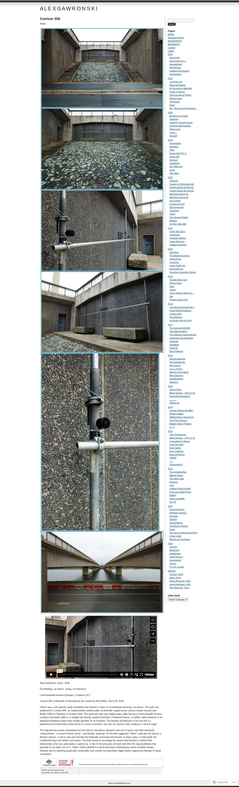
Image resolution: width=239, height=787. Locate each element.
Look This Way (177, 444)
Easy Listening (177, 451)
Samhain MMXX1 (178, 238)
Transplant (175, 235)
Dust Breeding (176, 379)
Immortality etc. (177, 269)
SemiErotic (175, 163)
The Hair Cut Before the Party (183, 533)
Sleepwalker (175, 74)
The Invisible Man (178, 472)
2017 (170, 325)
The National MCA (178, 331)
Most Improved (177, 207)
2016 (170, 355)
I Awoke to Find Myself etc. (182, 184)
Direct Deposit (176, 351)
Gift (171, 296)
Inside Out (174, 157)
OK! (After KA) (176, 166)
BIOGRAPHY (174, 44)
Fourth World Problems (180, 310)
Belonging (174, 550)
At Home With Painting (180, 126)
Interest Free (175, 390)
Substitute (174, 345)
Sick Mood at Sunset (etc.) (182, 307)
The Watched (176, 317)
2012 (170, 469)
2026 (170, 54)
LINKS (171, 51)
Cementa (174, 341)
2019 (170, 276)
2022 (170, 177)
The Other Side (177, 479)
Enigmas (174, 482)
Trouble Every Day (178, 280)
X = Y (172, 427)
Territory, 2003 (176, 574)
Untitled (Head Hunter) (180, 489)
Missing (173, 221)
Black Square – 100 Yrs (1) (182, 438)
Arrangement (176, 64)
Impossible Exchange (180, 396)
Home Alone (175, 259)
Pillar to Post (175, 283)
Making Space (176, 475)
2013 (170, 431)
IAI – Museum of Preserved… (183, 108)
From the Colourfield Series (183, 272)
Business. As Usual (179, 116)
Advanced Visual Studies (181, 338)
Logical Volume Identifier (181, 410)
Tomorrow (174, 211)
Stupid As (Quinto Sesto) (181, 122)
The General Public (179, 217)
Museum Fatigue (177, 85)
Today (172, 214)
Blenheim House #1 (179, 194)
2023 (170, 140)
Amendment (175, 560)
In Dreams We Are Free (181, 320)
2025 (170, 78)
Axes (172, 286)
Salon (172, 529)
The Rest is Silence (179, 526)
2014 (170, 407)
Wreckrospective (177, 359)
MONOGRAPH (175, 41)
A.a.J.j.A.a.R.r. (176, 369)
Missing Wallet (176, 414)
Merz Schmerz (176, 375)
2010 (170, 543)
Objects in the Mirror (179, 372)
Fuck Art (173, 136)
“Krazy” (173, 290)
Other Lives (175, 129)
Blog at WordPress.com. (119, 783)
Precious (174, 516)
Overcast (174, 181)
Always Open (176, 98)
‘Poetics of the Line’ (179, 300)
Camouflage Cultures (180, 441)
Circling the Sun (177, 204)
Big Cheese (175, 365)
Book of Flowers (177, 454)
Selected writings (176, 38)
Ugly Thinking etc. (178, 434)
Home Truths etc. (178, 265)
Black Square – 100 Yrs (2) (182, 393)
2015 (170, 386)
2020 (170, 249)
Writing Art (174, 403)
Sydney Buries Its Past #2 (182, 191)
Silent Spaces (176, 557)
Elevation (174, 147)
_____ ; (173, 399)
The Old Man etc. (178, 362)
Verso (172, 170)
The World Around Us (180, 256)
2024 (170, 112)
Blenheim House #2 (179, 197)
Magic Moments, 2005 (180, 581)
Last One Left (176, 82)
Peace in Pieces (177, 92)
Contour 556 (50, 19)
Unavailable (175, 143)
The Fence (175, 102)
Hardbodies (175, 553)
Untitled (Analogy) (178, 245)
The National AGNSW (180, 328)
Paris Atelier (175, 448)
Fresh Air (174, 348)
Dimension (175, 58)
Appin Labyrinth (177, 498)
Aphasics (174, 382)
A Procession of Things (180, 95)
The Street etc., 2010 (179, 588)
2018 (170, 304)
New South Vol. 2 (178, 61)
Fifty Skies (174, 173)
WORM (173, 458)
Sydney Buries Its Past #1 (182, 187)
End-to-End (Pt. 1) (178, 153)
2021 (170, 228)
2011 (170, 506)
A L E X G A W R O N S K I (68, 8)
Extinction (174, 252)
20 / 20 (173, 502)
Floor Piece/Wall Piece (180, 492)
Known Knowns (177, 509)
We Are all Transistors (180, 539)
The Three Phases (178, 420)
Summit (173, 519)
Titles (172, 150)
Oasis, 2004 (175, 578)
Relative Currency (178, 513)
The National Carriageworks (183, 335)
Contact (171, 48)
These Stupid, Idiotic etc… (182, 293)
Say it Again (175, 201)
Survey (173, 563)
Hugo (172, 105)
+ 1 (171, 461)
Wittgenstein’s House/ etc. (182, 417)
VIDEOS (172, 571)
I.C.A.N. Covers (177, 567)
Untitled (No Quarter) (179, 71)
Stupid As (174, 119)
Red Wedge (175, 67)
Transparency (176, 464)
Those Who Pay (177, 241)
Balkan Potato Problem (180, 424)
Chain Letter (175, 536)
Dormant (174, 160)
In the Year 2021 (177, 231)
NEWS (171, 34)
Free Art (173, 547)
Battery (173, 495)
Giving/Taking (176, 523)
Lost (172, 485)
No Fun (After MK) (178, 224)
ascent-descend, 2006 (180, 584)
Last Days (174, 262)
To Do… (173, 132)
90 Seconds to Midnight (181, 88)
